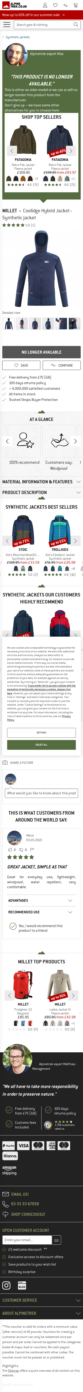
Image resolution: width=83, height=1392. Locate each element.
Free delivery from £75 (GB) (30, 377)
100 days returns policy (27, 383)
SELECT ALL (41, 744)
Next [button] (76, 441)
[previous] (12, 151)
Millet (9, 210)
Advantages (18, 900)
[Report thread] (32, 850)
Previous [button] (7, 441)
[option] (41, 268)
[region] (41, 696)
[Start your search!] (76, 24)
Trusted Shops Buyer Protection (33, 399)
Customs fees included (25, 1125)
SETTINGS (42, 732)
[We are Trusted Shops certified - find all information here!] (48, 1125)
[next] (71, 151)
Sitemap (13, 1370)
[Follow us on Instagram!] (9, 1286)
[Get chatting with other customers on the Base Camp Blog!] (25, 1286)
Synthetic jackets (18, 37)
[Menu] (6, 24)
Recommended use (24, 912)
